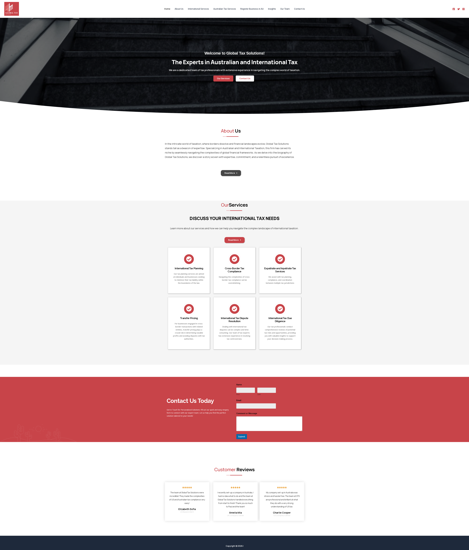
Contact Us (299, 9)
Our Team (285, 9)
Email (239, 400)
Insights (272, 9)
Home (167, 9)
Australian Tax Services (224, 9)
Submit (241, 436)
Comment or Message (246, 413)
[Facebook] (454, 9)
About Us (179, 9)
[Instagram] (463, 9)
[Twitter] (458, 9)
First (238, 394)
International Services (198, 9)
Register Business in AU (252, 9)
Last (259, 394)
